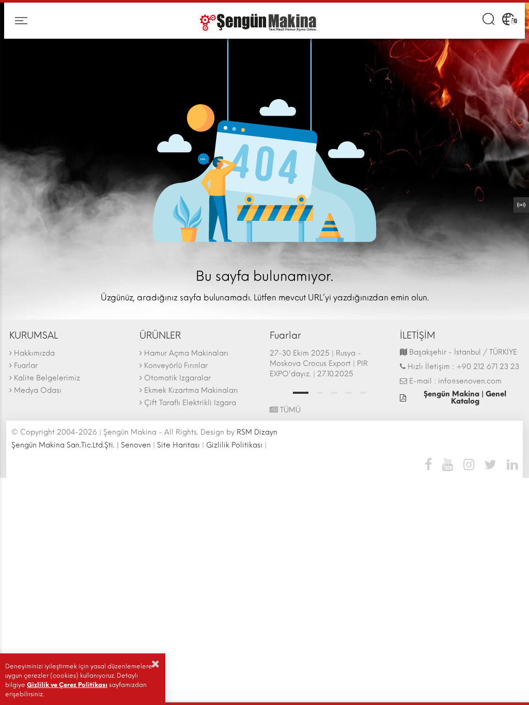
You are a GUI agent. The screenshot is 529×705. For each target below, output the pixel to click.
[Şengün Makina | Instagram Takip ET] (468, 464)
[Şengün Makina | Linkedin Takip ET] (510, 464)
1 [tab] (300, 393)
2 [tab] (320, 393)
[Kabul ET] (155, 664)
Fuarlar (26, 365)
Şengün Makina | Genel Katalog (465, 398)
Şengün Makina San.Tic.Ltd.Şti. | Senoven (81, 445)
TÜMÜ (289, 410)
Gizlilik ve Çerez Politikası (67, 684)
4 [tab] (349, 393)
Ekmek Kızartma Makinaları (191, 390)
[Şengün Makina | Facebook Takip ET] (431, 464)
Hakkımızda (34, 353)
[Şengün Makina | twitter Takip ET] (490, 464)
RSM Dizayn (257, 432)
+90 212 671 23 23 (487, 366)
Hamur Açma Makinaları (186, 353)
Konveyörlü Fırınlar (176, 365)
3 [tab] (334, 393)
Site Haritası (178, 445)
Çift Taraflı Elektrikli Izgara (190, 402)
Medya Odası (37, 390)
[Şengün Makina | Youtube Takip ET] (447, 464)
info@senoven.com (470, 381)
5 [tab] (363, 393)
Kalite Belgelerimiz (47, 378)
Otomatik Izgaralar (177, 378)
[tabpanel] (330, 364)
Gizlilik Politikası (234, 445)
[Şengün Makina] (256, 21)
